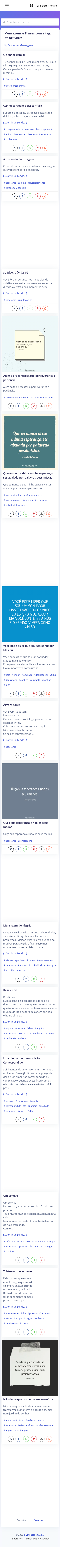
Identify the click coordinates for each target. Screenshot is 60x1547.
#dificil (31, 1110)
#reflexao (39, 1318)
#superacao (20, 134)
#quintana (28, 499)
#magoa (27, 1318)
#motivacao (21, 1100)
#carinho (34, 1100)
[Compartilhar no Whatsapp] (30, 94)
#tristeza (8, 960)
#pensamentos (34, 495)
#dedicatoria (10, 679)
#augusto (25, 1430)
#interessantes (45, 960)
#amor (7, 1420)
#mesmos (20, 1028)
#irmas (20, 1241)
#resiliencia (10, 1038)
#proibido (43, 1105)
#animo (8, 134)
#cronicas (9, 1251)
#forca (19, 129)
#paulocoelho (25, 299)
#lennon (15, 674)
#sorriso (21, 970)
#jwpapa (8, 1028)
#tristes (8, 1318)
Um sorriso (10, 1195)
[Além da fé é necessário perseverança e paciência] (30, 344)
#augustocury (11, 1430)
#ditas (30, 1028)
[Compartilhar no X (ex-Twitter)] (15, 94)
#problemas (10, 139)
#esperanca (19, 85)
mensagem (45, 5)
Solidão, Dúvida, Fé (15, 272)
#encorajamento (44, 129)
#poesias (25, 1323)
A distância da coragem (18, 159)
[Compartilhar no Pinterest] (38, 94)
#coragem (9, 129)
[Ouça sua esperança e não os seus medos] (30, 791)
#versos (38, 1246)
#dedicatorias (41, 674)
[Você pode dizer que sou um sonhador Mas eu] (30, 614)
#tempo (17, 1318)
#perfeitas (20, 960)
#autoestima (46, 1425)
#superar (29, 129)
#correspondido (12, 1105)
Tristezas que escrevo (17, 1271)
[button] (45, 94)
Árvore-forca (11, 705)
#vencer (31, 960)
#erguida (39, 1028)
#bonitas (32, 1105)
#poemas (40, 1241)
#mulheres (19, 495)
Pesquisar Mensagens (20, 45)
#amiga (51, 1241)
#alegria (51, 965)
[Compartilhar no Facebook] (22, 94)
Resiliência (10, 990)
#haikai (8, 505)
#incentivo (9, 970)
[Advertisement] (30, 237)
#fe (50, 397)
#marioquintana (12, 499)
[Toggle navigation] (6, 5)
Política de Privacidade (38, 1538)
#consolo (33, 134)
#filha (53, 674)
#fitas (7, 674)
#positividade (34, 1033)
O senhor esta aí (14, 55)
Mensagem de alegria (17, 925)
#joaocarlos (27, 397)
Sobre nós (17, 1538)
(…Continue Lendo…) (15, 79)
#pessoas (9, 1100)
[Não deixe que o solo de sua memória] (30, 1368)
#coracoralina (25, 840)
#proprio (33, 1425)
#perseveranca (12, 397)
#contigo (23, 679)
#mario (8, 495)
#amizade (27, 674)
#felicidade (40, 965)
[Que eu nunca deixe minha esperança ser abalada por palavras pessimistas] (30, 442)
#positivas (48, 1033)
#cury (41, 1420)
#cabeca (22, 1038)
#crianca (22, 1425)
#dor (23, 1313)
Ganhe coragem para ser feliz (22, 105)
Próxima (38, 1520)
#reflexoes (9, 1241)
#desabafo (44, 1313)
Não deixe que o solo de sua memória (28, 1399)
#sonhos (46, 679)
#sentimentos (25, 965)
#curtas (22, 1033)
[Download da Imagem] (41, 406)
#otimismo (19, 505)
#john (7, 684)
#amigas (48, 1246)
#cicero (8, 85)
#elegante (35, 679)
